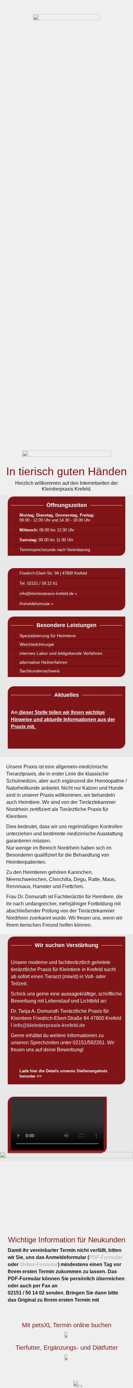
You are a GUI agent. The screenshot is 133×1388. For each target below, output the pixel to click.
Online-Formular (39, 1264)
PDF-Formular (105, 1257)
